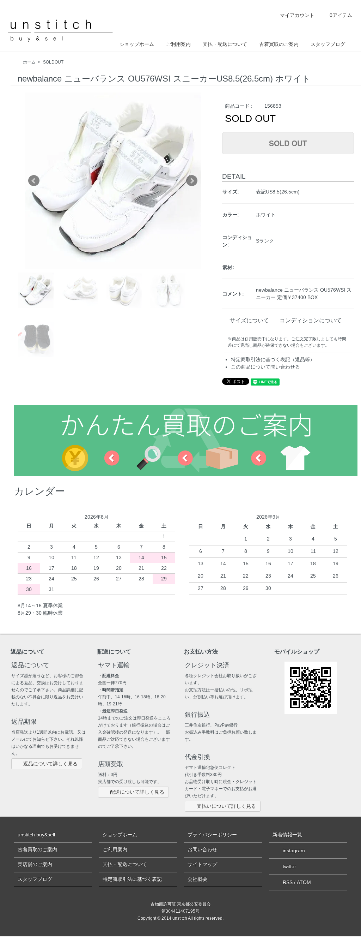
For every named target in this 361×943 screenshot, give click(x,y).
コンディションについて (311, 320)
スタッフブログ (328, 44)
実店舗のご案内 (35, 864)
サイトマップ (202, 864)
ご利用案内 (178, 44)
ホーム (29, 62)
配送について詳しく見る (137, 792)
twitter (289, 866)
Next (191, 180)
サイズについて (249, 320)
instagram (294, 850)
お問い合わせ (202, 849)
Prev (33, 180)
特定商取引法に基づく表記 (132, 879)
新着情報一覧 (287, 834)
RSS (288, 882)
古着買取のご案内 (279, 44)
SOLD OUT (288, 143)
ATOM (304, 882)
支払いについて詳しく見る (226, 806)
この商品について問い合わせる (265, 367)
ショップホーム (137, 44)
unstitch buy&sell (36, 834)
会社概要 (197, 879)
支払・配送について (225, 44)
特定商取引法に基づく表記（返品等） (273, 359)
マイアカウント (297, 15)
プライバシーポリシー (212, 834)
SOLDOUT (53, 62)
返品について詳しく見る (50, 763)
